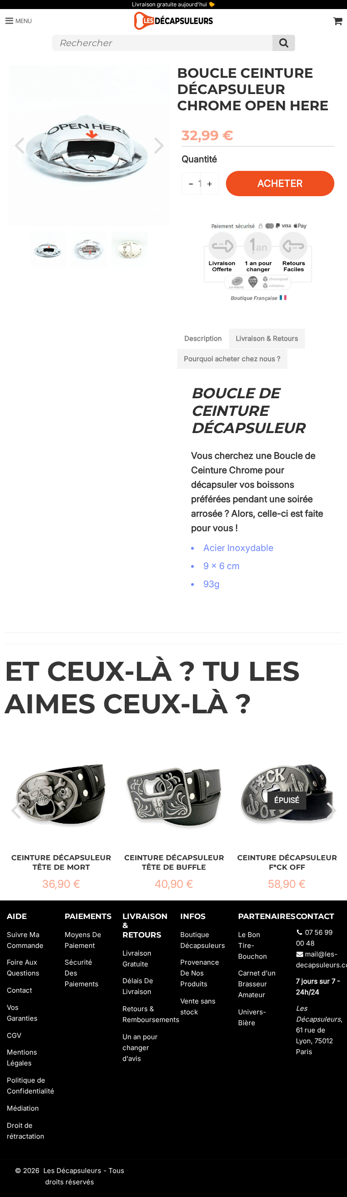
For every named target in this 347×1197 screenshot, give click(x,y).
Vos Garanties (22, 1013)
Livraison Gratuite (136, 958)
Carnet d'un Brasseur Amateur (257, 984)
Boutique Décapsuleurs (202, 940)
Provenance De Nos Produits (199, 973)
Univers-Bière (252, 1017)
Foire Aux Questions (23, 967)
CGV (14, 1035)
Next (159, 145)
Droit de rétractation (25, 1130)
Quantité (199, 159)
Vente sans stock (198, 1006)
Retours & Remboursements (144, 1014)
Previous (19, 145)
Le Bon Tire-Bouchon (252, 945)
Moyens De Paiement (83, 940)
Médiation (23, 1108)
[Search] (283, 43)
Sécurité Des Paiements (81, 973)
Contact (19, 990)
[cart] (337, 20)
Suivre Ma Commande (25, 940)
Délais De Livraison (137, 986)
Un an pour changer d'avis (140, 1047)
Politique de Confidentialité (29, 1085)
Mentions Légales (22, 1057)
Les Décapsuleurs (72, 1170)
